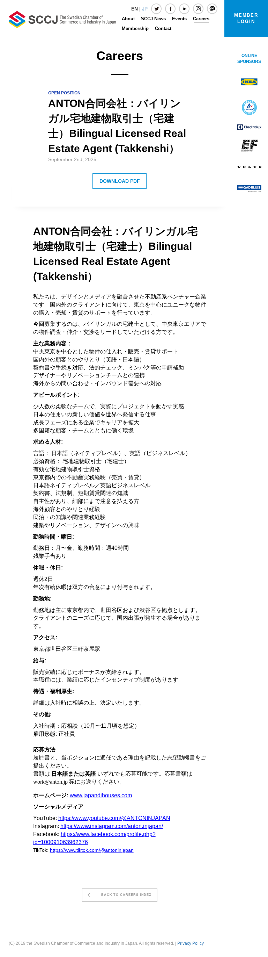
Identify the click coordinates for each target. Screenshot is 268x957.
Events (179, 18)
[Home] (62, 19)
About (128, 18)
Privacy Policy (190, 943)
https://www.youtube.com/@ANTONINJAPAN (114, 818)
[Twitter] (156, 8)
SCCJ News (153, 18)
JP (145, 9)
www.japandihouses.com (101, 795)
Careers (201, 18)
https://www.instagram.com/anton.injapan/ (111, 826)
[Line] (212, 8)
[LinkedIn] (184, 8)
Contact (163, 28)
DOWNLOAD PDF (119, 181)
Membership (135, 28)
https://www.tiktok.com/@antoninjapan (92, 850)
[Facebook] (170, 8)
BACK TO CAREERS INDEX (123, 895)
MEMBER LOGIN (246, 18)
